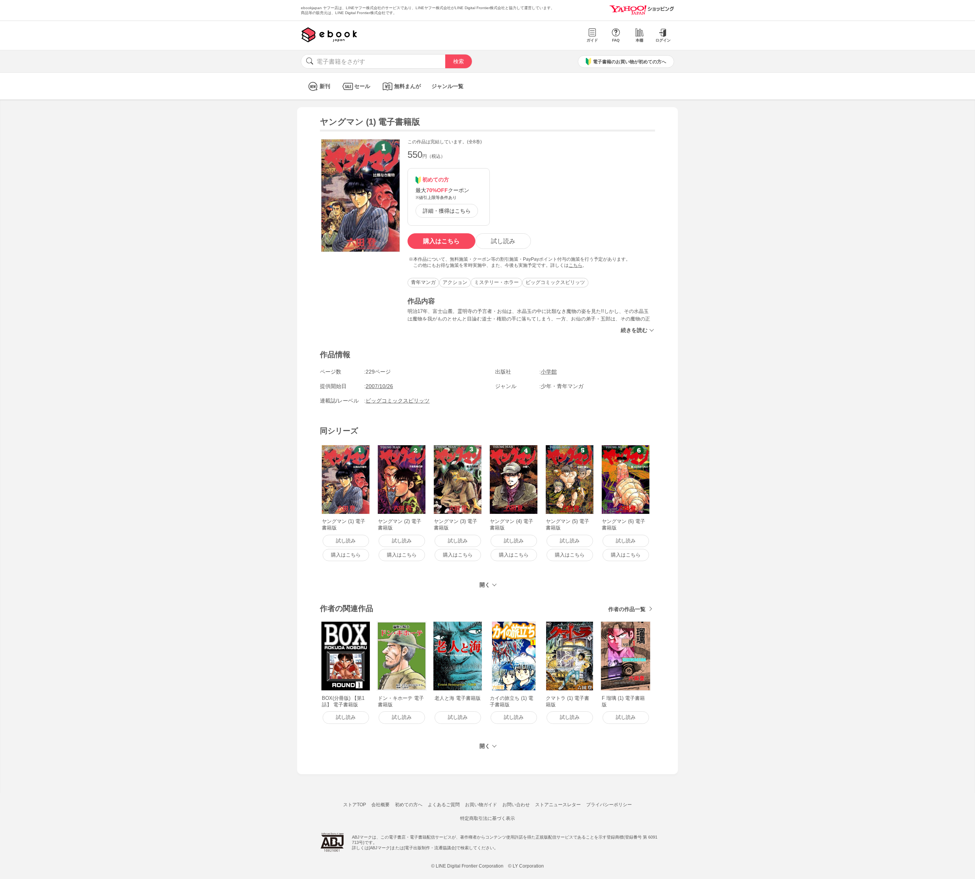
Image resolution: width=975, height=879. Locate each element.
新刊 (325, 86)
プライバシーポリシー (609, 804)
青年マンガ (423, 282)
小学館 (549, 372)
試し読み (503, 241)
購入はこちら (441, 241)
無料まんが (407, 86)
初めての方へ (408, 804)
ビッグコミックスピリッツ (555, 282)
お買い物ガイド (481, 804)
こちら (575, 265)
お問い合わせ (516, 804)
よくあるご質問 (444, 804)
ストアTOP (354, 804)
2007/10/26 (379, 386)
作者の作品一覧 (627, 609)
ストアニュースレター (558, 804)
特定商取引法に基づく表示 (487, 818)
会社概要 (380, 804)
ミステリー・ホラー (496, 282)
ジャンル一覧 (448, 86)
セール (362, 86)
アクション (455, 282)
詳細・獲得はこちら (447, 211)
